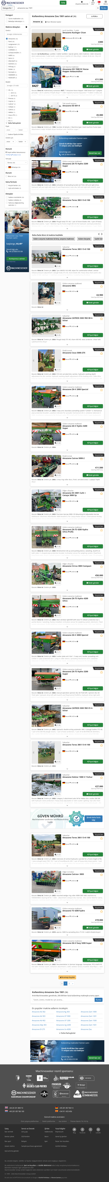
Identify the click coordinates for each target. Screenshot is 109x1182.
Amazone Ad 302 (38, 1012)
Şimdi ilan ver (94, 153)
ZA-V (13, 93)
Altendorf (12, 61)
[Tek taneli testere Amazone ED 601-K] (46, 113)
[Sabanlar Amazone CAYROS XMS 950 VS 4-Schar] (46, 716)
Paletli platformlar (48, 1121)
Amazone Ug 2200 (63, 1025)
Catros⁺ (12, 104)
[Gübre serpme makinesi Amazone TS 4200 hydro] (46, 918)
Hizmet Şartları (56, 1177)
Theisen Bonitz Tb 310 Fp (79, 1121)
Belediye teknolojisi (16, 21)
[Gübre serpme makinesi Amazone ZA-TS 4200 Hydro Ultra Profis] (46, 537)
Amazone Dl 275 (38, 1029)
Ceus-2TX (12, 115)
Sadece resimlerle (16, 197)
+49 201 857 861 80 (16, 1111)
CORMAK (12, 50)
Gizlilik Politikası (44, 1177)
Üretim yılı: (9, 138)
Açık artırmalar (14, 188)
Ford (11, 41)
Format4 (12, 72)
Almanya (15, 167)
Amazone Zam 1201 (89, 1016)
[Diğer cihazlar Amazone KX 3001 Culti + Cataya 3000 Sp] (46, 501)
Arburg (11, 66)
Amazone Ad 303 (38, 1016)
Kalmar (12, 47)
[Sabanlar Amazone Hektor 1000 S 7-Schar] (46, 785)
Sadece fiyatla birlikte (15, 134)
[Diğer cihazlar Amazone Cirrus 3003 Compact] (46, 574)
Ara (104, 8)
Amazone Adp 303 (39, 1025)
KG (10, 121)
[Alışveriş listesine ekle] (101, 33)
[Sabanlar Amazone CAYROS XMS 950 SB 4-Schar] (46, 326)
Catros (11, 110)
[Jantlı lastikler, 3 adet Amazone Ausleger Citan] (46, 40)
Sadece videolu (14, 200)
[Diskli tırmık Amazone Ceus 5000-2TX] (46, 360)
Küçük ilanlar (14, 185)
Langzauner (14, 44)
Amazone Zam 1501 (89, 1025)
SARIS (11, 55)
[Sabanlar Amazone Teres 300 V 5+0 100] (46, 208)
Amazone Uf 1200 (63, 1020)
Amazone (13, 39)
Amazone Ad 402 (38, 1020)
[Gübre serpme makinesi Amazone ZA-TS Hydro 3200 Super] (46, 171)
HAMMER (12, 75)
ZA (10, 90)
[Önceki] (33, 40)
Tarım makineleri (15, 19)
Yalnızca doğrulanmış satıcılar (16, 204)
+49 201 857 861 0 (66, 1108)
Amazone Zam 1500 (89, 1020)
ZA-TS (14, 96)
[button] (106, 3)
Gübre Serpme (84, 239)
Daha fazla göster (68, 1033)
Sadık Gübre (100, 239)
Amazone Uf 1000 (63, 1016)
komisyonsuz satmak (17, 259)
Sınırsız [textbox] (11, 162)
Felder (11, 69)
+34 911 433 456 (65, 1111)
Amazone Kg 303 (63, 1012)
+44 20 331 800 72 (16, 1108)
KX (10, 118)
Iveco (11, 58)
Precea (11, 98)
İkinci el (12, 176)
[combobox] (17, 162)
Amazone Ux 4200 (63, 1029)
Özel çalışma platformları (30, 1121)
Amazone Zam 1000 (89, 1012)
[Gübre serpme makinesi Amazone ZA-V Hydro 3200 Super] (46, 434)
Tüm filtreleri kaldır (53, 22)
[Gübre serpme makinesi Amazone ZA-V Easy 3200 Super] (46, 951)
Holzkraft (12, 78)
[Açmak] (67, 60)
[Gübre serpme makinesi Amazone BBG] (46, 293)
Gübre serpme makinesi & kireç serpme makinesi (53, 239)
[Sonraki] (59, 40)
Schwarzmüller (14, 53)
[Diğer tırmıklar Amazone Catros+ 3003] (46, 882)
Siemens (12, 64)
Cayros (11, 101)
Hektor (11, 112)
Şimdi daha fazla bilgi (93, 818)
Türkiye (13, 155)
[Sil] (98, 8)
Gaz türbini (63, 1121)
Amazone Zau (86, 1029)
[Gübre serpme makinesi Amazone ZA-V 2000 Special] (46, 397)
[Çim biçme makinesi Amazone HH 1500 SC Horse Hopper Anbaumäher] (46, 77)
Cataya (11, 107)
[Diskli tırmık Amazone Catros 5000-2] (46, 466)
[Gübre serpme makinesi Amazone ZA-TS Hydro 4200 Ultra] (46, 606)
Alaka (95, 16)
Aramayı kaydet (68, 977)
